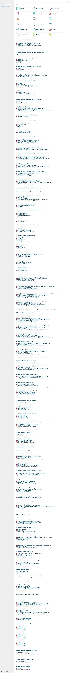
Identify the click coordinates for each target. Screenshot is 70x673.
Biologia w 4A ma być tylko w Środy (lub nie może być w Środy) (27, 390)
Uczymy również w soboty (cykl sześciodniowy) (24, 193)
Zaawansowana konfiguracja (21, 92)
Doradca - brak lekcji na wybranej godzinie (24, 441)
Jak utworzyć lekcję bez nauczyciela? (22, 143)
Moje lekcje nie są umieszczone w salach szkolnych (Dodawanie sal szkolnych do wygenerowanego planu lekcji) (34, 110)
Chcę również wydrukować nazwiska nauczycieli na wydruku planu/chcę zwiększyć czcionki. (31, 473)
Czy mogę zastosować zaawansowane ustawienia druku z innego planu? (28, 475)
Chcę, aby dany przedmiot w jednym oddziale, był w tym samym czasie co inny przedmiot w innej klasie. (33, 319)
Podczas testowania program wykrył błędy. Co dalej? (25, 403)
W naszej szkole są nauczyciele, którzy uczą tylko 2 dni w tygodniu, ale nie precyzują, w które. (31, 277)
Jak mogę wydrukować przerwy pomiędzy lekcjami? (25, 175)
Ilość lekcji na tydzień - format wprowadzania (24, 215)
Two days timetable (20, 206)
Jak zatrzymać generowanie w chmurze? (23, 655)
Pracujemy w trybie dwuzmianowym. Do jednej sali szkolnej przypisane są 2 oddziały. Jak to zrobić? (32, 199)
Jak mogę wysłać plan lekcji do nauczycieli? (23, 586)
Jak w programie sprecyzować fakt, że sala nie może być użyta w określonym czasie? (30, 108)
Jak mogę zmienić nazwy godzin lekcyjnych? (24, 174)
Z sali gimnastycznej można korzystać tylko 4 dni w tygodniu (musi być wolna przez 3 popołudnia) (32, 368)
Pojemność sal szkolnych (21, 112)
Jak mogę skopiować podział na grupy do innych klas (25, 163)
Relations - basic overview (21, 269)
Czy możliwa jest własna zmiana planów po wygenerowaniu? (26, 426)
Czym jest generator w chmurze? (22, 652)
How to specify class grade (21, 87)
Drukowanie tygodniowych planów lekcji (23, 491)
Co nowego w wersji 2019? (21, 634)
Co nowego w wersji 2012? (21, 642)
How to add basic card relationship (22, 270)
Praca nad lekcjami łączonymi (21, 221)
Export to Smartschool (20, 564)
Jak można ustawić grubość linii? (22, 476)
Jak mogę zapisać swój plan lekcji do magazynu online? (25, 584)
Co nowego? (54, 29)
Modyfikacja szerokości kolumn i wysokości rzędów (25, 482)
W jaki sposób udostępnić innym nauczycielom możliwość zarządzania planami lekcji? (30, 613)
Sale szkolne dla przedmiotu (21, 70)
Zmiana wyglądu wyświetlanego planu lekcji (24, 618)
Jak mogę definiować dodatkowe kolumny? (24, 479)
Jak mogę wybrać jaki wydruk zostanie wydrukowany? (25, 452)
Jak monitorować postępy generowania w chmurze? (25, 654)
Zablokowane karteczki (20, 244)
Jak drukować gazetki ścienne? (22, 464)
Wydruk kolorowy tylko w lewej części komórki (24, 493)
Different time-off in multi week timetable (23, 62)
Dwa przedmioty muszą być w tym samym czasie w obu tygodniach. (28, 378)
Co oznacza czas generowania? (22, 416)
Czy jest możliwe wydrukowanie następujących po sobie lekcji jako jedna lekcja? (29, 489)
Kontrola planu (19, 434)
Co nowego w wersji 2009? (21, 645)
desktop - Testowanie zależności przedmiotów (24, 407)
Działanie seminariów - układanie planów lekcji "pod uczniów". (27, 534)
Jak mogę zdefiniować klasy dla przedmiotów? (24, 106)
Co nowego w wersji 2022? (21, 630)
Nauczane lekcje (19, 125)
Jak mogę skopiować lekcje (21, 144)
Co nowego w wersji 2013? (21, 641)
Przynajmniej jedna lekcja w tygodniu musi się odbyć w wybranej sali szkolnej (29, 363)
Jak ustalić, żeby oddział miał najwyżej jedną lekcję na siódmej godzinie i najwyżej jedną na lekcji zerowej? (33, 343)
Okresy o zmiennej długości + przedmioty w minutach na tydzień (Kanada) (29, 188)
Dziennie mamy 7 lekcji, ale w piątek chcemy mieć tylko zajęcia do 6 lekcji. (28, 184)
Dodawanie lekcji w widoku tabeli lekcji (23, 214)
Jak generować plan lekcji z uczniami (22, 539)
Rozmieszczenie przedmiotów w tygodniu (23, 317)
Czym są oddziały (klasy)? (21, 82)
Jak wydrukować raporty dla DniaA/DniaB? (23, 485)
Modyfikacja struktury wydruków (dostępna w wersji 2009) (26, 483)
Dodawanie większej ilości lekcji (22, 145)
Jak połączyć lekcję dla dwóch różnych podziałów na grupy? (26, 160)
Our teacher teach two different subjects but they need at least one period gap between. (31, 306)
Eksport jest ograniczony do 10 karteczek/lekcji (24, 555)
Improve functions (20, 428)
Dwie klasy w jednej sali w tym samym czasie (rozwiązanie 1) (26, 114)
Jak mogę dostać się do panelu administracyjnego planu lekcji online (28, 599)
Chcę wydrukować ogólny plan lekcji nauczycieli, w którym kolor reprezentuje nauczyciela (31, 477)
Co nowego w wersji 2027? (21, 625)
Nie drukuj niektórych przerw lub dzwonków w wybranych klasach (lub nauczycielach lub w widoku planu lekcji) (34, 182)
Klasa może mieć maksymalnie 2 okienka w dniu (24, 353)
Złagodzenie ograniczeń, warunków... (23, 417)
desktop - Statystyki (20, 435)
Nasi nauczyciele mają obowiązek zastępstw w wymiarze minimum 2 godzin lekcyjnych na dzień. (32, 295)
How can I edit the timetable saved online (23, 601)
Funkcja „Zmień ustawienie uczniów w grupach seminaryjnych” (27, 536)
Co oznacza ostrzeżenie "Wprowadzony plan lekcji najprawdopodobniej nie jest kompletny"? (31, 351)
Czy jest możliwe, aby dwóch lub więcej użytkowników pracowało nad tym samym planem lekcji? (32, 614)
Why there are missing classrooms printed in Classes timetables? (27, 466)
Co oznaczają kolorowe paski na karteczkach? (24, 256)
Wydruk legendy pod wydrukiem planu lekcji (24, 504)
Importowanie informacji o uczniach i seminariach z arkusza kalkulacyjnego (29, 560)
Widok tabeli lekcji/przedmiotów (22, 212)
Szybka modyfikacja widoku (21, 247)
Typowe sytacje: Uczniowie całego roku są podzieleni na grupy (27, 165)
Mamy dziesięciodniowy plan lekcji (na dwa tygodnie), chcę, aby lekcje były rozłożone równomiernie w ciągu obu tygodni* (36, 286)
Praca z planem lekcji (55, 8)
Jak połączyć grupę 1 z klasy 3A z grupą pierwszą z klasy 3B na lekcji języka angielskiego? (31, 157)
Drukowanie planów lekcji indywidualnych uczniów (25, 544)
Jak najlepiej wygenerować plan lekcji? (23, 418)
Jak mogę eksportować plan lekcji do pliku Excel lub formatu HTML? (28, 563)
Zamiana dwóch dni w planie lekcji (22, 571)
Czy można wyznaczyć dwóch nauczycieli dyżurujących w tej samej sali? (28, 521)
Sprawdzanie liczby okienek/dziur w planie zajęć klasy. (25, 344)
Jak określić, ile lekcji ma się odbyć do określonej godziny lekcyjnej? (27, 385)
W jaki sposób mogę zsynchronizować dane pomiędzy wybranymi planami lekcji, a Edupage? (31, 607)
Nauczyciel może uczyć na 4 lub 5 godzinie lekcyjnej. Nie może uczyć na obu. (29, 303)
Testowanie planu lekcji (39, 13)
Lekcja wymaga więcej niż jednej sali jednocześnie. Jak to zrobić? (27, 111)
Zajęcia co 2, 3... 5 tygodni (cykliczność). (23, 196)
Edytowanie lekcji (20, 216)
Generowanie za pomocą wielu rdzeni (23, 423)
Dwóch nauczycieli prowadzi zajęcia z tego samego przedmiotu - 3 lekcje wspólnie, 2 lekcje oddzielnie (33, 149)
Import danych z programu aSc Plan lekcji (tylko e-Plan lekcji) (26, 47)
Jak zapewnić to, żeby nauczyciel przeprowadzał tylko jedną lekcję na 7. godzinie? (30, 285)
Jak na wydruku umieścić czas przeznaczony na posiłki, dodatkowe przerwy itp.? (29, 497)
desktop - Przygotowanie (21, 72)
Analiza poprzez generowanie (21, 408)
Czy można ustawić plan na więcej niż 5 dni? (24, 198)
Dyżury (53, 18)
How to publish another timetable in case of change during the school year (29, 605)
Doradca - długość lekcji (21, 443)
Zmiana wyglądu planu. (20, 261)
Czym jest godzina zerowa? (21, 185)
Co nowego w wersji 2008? (21, 646)
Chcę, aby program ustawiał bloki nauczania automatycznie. (26, 141)
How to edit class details (21, 84)
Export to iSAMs (19, 565)
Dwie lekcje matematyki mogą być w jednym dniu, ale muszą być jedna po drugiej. (30, 333)
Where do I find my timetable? (22, 661)
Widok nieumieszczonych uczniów (22, 541)
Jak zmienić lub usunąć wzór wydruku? (23, 509)
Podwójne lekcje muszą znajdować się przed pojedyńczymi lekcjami (27, 335)
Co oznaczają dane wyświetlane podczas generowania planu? (26, 419)
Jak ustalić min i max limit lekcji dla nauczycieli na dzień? (25, 279)
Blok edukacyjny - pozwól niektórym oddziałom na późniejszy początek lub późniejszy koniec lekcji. (32, 345)
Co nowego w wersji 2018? (21, 635)
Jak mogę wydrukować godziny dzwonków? (24, 492)
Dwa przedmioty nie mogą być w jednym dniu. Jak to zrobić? (26, 315)
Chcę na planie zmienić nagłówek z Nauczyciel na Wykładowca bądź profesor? (29, 456)
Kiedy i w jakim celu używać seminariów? (23, 529)
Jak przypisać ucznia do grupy (21, 164)
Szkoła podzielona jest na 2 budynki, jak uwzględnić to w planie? (27, 226)
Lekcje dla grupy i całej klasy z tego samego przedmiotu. (26, 161)
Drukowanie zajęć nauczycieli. (21, 458)
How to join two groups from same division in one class (26, 167)
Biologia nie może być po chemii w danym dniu (24, 334)
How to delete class (20, 88)
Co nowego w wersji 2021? (21, 631)
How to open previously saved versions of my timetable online (27, 602)
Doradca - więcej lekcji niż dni (21, 444)
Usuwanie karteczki (20, 240)
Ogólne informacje (20, 237)
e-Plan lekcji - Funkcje (20, 582)
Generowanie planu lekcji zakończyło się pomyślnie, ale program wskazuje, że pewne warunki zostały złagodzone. (35, 420)
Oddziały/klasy (19, 83)
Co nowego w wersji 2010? (21, 644)
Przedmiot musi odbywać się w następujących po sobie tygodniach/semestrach (29, 377)
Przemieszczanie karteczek (21, 239)
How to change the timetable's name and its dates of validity (26, 606)
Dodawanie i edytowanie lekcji (22, 137)
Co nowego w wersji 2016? (21, 637)
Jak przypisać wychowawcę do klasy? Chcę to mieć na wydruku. (27, 86)
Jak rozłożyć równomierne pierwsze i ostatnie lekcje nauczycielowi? (27, 281)
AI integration (19, 668)
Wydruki (37, 18)
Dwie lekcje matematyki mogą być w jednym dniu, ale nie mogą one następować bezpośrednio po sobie (33, 331)
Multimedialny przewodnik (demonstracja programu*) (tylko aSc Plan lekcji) (29, 45)
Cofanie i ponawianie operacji (21, 248)
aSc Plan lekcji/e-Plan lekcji (21, 39)
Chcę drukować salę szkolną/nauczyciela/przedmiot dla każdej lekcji (27, 474)
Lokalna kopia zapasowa (21, 576)
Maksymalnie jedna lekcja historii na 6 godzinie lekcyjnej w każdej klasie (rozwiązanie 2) (30, 314)
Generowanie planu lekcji (56, 13)
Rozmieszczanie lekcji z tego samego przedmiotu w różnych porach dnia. (28, 323)
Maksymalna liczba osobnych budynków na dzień (24, 230)
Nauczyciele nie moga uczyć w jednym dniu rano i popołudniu (26, 294)
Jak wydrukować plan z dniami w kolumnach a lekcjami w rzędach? (27, 455)
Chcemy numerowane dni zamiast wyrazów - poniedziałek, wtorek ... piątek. (29, 200)
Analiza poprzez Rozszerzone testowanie (23, 409)
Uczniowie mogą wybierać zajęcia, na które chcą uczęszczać (26, 547)
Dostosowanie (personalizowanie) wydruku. (24, 472)
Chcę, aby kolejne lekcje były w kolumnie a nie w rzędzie (26, 461)
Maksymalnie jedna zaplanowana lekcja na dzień (24, 388)
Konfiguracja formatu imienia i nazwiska (23, 132)
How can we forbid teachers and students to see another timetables (28, 594)
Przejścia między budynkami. (21, 228)
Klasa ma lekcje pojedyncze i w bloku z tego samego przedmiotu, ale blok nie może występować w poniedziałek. (35, 387)
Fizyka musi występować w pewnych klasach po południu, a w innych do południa (30, 336)
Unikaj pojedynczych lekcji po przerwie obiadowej (25, 349)
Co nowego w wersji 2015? (21, 638)
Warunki (21, 13)
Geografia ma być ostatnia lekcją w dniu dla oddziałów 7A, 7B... (27, 326)
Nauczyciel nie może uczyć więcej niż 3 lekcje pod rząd (25, 299)
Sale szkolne (19, 101)
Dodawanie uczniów (20, 530)
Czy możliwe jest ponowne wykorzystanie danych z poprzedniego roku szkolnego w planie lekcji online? (33, 56)
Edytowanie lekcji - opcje (21, 217)
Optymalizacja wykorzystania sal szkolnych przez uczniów (26, 362)
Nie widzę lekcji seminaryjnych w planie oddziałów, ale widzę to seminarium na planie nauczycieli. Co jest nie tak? (34, 537)
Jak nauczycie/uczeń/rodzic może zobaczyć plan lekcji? (25, 593)
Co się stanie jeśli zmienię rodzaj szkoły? (23, 255)
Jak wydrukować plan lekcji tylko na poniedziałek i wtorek (26, 484)
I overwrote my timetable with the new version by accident (26, 617)
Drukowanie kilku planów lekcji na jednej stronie (24, 480)
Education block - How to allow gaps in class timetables (26, 346)
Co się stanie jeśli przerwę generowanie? (23, 425)
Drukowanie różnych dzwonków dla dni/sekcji (24, 490)
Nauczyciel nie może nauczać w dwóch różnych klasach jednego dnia (28, 296)
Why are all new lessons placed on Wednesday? (24, 262)
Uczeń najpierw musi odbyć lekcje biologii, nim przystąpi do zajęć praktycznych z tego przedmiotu (32, 376)
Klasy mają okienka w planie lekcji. (22, 436)
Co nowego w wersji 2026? (21, 626)
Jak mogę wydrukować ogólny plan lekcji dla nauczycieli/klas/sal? (27, 487)
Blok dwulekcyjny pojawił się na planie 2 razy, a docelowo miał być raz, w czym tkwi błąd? (31, 147)
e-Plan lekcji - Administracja (40, 29)
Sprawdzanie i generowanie (21, 427)
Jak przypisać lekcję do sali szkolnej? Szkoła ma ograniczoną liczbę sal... (28, 104)
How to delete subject (20, 69)
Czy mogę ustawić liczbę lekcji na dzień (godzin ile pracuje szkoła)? (27, 173)
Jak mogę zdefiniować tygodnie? (22, 197)
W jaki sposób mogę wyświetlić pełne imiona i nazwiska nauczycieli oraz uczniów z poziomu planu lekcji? (33, 612)
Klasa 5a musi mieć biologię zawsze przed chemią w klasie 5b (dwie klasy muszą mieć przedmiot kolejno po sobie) (35, 337)
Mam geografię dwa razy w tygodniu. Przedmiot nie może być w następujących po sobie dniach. (32, 329)
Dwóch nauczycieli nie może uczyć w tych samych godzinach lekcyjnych (28, 289)
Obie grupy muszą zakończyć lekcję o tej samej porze (25, 350)
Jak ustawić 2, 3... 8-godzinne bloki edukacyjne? (24, 139)
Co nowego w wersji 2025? (21, 627)
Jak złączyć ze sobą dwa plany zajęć (22, 562)
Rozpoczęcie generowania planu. (22, 415)
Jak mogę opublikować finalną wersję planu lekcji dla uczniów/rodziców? (28, 587)
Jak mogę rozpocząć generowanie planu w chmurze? (25, 653)
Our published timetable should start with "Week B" (25, 615)
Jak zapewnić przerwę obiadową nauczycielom (24, 287)
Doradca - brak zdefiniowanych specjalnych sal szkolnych (26, 447)
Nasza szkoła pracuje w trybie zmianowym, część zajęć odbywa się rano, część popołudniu (31, 355)
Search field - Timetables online (22, 263)
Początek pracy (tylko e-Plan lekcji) (22, 46)
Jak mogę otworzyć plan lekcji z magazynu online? (25, 585)
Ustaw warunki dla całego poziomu (22, 352)
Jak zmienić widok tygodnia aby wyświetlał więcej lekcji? (26, 205)
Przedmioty (19, 68)
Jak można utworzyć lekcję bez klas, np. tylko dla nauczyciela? (26, 142)
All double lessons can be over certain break (24, 176)
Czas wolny (19, 61)
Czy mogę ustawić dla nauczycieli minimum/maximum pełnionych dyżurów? (29, 522)
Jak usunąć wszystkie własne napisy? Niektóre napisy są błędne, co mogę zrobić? (30, 459)
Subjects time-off (20, 71)
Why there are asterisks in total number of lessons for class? (26, 95)
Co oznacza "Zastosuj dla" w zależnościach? (24, 391)
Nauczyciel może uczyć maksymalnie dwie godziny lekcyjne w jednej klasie (28, 297)
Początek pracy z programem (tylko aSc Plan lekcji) (25, 44)
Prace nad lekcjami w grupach (22, 220)
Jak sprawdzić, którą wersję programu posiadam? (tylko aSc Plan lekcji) (28, 43)
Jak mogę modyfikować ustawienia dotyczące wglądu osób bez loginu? (28, 588)
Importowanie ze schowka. (21, 556)
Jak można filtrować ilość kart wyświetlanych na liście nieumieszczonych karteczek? (30, 254)
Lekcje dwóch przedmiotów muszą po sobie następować (26, 322)
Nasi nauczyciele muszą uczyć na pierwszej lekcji (24, 282)
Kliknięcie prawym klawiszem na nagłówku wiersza (25, 242)
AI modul (53, 34)
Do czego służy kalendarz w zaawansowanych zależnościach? (26, 392)
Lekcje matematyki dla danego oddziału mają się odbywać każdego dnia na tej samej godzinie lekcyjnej (33, 325)
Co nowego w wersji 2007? (21, 643)
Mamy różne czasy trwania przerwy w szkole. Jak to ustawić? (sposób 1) (28, 181)
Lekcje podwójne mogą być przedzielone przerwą (25, 177)
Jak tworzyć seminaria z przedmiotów (23, 532)
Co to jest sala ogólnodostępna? (22, 103)
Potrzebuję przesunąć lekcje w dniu (22, 573)
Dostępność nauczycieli (20, 126)
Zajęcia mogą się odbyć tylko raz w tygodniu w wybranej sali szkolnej (28, 366)
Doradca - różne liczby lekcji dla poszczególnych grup (25, 442)
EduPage (2, 671)
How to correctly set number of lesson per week (24, 76)
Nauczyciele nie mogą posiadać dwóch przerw (24, 302)
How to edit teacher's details (21, 124)
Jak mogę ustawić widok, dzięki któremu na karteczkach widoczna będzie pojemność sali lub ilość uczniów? (34, 545)
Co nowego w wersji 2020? (21, 633)
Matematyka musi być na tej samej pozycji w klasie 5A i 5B (26, 321)
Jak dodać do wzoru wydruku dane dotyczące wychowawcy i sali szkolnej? (28, 505)
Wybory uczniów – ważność (21, 546)
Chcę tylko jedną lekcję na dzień (22, 328)
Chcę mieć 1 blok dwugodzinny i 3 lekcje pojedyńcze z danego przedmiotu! (29, 140)
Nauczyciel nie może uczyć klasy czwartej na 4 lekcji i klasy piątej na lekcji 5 (28, 290)
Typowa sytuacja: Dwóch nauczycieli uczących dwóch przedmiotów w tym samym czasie (31, 156)
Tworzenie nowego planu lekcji (22, 54)
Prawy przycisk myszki (20, 241)
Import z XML (19, 558)
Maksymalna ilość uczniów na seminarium (23, 538)
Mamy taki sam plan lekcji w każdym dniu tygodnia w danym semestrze (28, 253)
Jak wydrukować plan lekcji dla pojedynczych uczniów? (25, 460)
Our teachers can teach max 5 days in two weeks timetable (26, 305)
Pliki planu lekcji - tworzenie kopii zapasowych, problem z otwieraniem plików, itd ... (30, 577)
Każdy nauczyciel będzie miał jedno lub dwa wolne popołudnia (27, 288)
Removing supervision (20, 517)
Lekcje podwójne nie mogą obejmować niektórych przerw (26, 393)
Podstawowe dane (20, 59)
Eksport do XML (19, 554)
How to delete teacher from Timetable (23, 123)
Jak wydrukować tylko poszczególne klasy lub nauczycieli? (26, 481)
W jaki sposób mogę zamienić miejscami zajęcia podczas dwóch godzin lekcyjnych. (30, 574)
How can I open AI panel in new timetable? (24, 669)
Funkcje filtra (19, 250)
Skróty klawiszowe (20, 257)
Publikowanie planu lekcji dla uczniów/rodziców (24, 590)
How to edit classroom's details (22, 102)
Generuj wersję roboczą (21, 406)
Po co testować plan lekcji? (21, 402)
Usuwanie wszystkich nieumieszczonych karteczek (25, 572)
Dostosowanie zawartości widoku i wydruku (24, 60)
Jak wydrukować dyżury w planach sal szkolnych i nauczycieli (26, 488)
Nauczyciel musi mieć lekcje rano (22, 291)
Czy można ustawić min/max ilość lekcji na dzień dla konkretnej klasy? (28, 347)
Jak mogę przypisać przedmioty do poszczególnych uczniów (26, 531)
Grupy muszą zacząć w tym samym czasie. (23, 386)
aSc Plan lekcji (8, 671)
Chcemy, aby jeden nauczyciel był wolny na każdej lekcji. (26, 280)
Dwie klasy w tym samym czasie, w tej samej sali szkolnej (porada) (27, 115)
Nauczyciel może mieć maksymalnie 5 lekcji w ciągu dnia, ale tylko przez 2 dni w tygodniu (31, 304)
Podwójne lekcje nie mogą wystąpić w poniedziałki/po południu (27, 394)
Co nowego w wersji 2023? (21, 629)
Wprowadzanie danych (39, 8)
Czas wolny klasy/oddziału (21, 91)
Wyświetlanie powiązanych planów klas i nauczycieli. (25, 258)
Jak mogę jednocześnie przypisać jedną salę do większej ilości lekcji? (28, 109)
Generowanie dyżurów (20, 520)
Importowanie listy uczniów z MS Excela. (23, 561)
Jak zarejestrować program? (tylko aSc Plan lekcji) (25, 42)
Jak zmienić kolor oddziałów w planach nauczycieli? (25, 85)
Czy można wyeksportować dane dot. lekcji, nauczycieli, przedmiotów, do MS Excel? (30, 553)
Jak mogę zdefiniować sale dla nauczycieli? (23, 107)
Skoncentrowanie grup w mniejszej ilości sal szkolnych (25, 369)
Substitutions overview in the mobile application (24, 662)
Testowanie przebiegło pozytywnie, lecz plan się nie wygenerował (27, 424)
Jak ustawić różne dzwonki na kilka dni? (23, 179)
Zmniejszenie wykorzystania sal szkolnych (23, 367)
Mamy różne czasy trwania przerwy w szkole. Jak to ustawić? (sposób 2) (28, 180)
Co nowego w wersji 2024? (21, 628)
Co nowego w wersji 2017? (21, 636)
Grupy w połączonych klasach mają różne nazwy (24, 609)
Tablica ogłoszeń (20, 611)
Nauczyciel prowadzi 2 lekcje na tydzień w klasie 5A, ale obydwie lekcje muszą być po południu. (32, 278)
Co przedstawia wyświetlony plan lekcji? (23, 589)
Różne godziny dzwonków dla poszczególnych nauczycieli (26, 131)
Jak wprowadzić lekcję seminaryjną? (22, 533)
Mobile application (39, 34)
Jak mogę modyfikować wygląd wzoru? (23, 508)
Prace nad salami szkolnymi (21, 245)
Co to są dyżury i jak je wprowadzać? (23, 116)
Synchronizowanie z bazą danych (22, 557)
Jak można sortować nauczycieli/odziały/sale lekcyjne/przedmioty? (27, 58)
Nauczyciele (19, 121)
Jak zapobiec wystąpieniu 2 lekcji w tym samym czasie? (25, 384)
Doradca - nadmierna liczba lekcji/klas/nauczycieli (25, 440)
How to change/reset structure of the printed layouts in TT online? (27, 465)
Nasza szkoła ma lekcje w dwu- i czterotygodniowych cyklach (26, 204)
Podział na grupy (19, 94)
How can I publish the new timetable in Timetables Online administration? (28, 604)
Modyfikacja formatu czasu (21, 183)
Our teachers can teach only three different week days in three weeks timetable (29, 307)
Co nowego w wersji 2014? (21, 639)
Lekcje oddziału (19, 90)
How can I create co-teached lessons (23, 148)
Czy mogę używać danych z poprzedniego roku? (24, 55)
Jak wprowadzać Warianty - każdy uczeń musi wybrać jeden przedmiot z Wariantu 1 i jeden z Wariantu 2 (33, 166)
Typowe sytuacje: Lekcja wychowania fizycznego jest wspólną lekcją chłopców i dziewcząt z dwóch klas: (33, 158)
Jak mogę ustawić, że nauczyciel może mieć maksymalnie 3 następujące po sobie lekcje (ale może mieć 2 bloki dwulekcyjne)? (36, 309)
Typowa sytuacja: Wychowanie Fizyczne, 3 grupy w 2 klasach (26, 159)
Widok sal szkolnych (20, 249)
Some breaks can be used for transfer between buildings (26, 231)
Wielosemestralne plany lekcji (21, 201)
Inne (52, 24)
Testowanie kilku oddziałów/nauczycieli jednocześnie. (25, 404)
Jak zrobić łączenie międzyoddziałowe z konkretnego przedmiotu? (27, 320)
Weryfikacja (22, 18)
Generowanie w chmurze (24, 34)
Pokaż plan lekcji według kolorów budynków (24, 229)
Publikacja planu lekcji (23, 29)
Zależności (18, 396)
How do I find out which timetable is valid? (24, 619)
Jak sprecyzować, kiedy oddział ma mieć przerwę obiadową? (26, 93)
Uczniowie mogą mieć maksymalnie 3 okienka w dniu (25, 542)
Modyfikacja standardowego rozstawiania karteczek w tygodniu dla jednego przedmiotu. (31, 74)
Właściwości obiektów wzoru (21, 507)
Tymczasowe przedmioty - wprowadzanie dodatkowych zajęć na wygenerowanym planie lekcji (32, 75)
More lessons (19, 370)
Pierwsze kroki (22, 8)
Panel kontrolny (19, 238)
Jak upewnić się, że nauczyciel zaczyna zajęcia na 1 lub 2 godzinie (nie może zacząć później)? (31, 301)
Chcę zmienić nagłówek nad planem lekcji (23, 463)
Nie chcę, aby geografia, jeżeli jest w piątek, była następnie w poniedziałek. (29, 318)
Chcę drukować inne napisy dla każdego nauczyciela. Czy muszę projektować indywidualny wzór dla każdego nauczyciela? (36, 506)
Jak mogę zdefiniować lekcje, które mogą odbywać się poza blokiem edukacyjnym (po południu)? (32, 330)
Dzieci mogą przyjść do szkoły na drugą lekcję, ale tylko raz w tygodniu (28, 354)
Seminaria (21, 24)
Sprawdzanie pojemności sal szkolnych (23, 395)
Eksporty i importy (39, 24)
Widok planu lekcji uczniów (21, 540)
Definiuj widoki (19, 246)
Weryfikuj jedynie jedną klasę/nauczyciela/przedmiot (25, 439)
